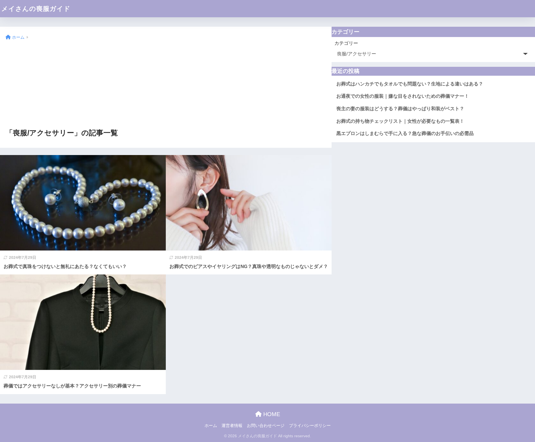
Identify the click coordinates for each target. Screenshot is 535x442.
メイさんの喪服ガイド (35, 8)
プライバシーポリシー (310, 425)
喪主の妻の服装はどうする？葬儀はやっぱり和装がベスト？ (400, 108)
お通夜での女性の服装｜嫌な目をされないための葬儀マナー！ (402, 96)
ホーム (211, 425)
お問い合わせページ (265, 425)
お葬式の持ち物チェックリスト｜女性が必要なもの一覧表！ (400, 121)
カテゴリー (346, 43)
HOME (271, 414)
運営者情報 (232, 425)
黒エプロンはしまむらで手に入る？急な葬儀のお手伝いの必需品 (405, 133)
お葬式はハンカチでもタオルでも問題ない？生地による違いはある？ (409, 84)
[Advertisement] (166, 85)
